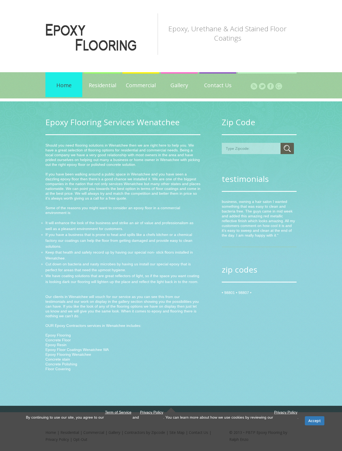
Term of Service (118, 412)
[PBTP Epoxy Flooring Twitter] (262, 86)
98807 (243, 293)
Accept (314, 420)
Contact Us (218, 85)
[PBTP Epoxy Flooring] (101, 37)
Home (64, 85)
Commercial (141, 85)
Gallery (179, 85)
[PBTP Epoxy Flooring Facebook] (270, 86)
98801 (229, 293)
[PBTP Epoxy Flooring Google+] (278, 86)
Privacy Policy (151, 412)
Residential (102, 85)
